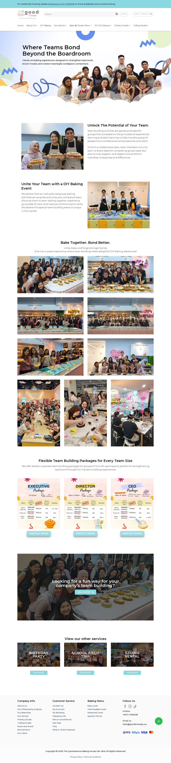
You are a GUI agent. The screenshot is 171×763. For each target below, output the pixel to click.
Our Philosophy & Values (29, 709)
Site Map (57, 723)
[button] (158, 721)
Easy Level (93, 706)
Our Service (59, 25)
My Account (58, 709)
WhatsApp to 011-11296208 (61, 4)
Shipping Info (59, 716)
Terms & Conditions (92, 757)
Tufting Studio (140, 25)
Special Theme (95, 716)
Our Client (22, 733)
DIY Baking (45, 25)
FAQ (55, 726)
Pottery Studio (121, 25)
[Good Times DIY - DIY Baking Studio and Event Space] (28, 14)
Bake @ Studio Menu (79, 25)
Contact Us (58, 706)
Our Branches (24, 712)
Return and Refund (62, 719)
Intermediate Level (97, 709)
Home (20, 25)
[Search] (116, 14)
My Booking (58, 712)
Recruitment (23, 730)
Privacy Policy (76, 757)
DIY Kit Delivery (102, 25)
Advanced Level (95, 712)
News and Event (25, 726)
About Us (31, 25)
